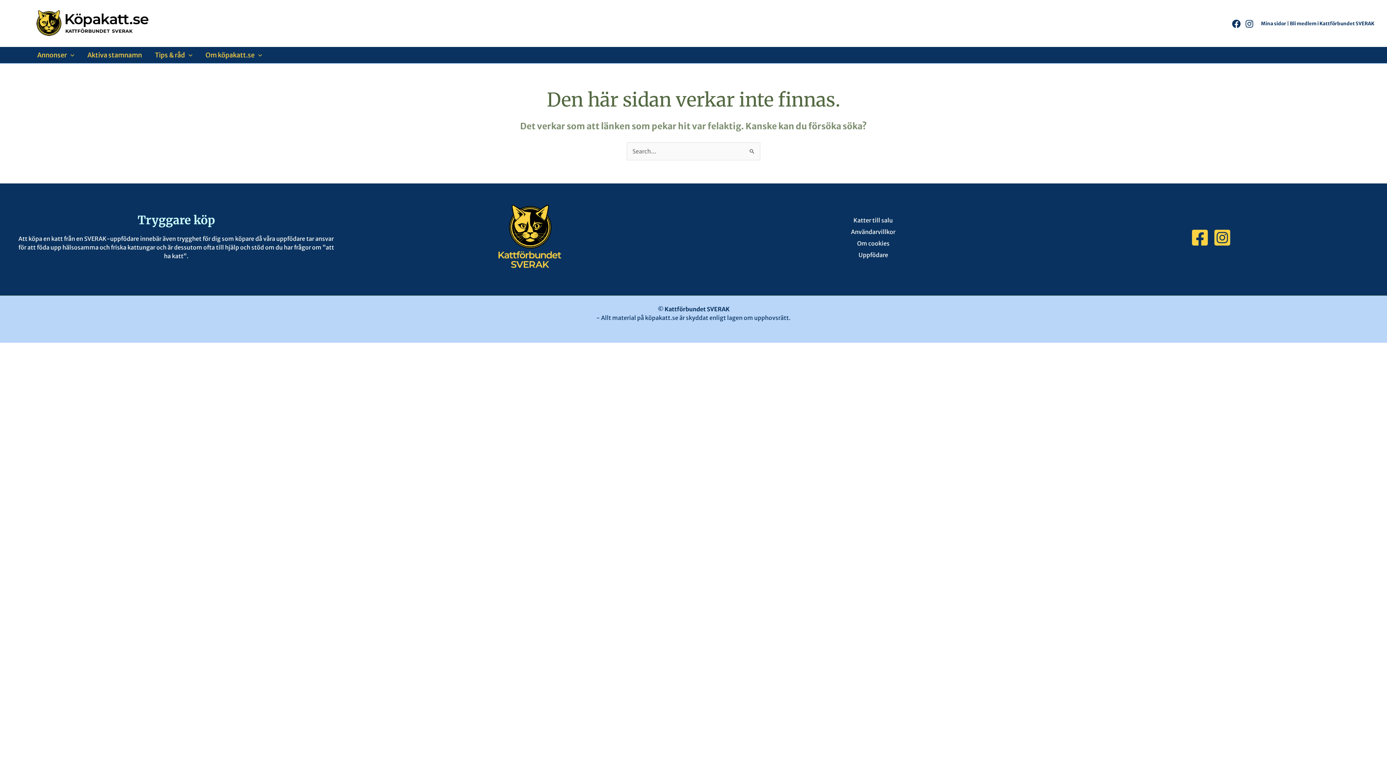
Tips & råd (170, 55)
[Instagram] (1249, 24)
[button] (70, 55)
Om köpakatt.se (230, 55)
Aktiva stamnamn (114, 55)
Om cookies (873, 243)
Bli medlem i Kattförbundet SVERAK (1332, 24)
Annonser (52, 55)
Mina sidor (1273, 24)
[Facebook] (1236, 24)
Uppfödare (873, 255)
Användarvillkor (873, 231)
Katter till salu (873, 220)
